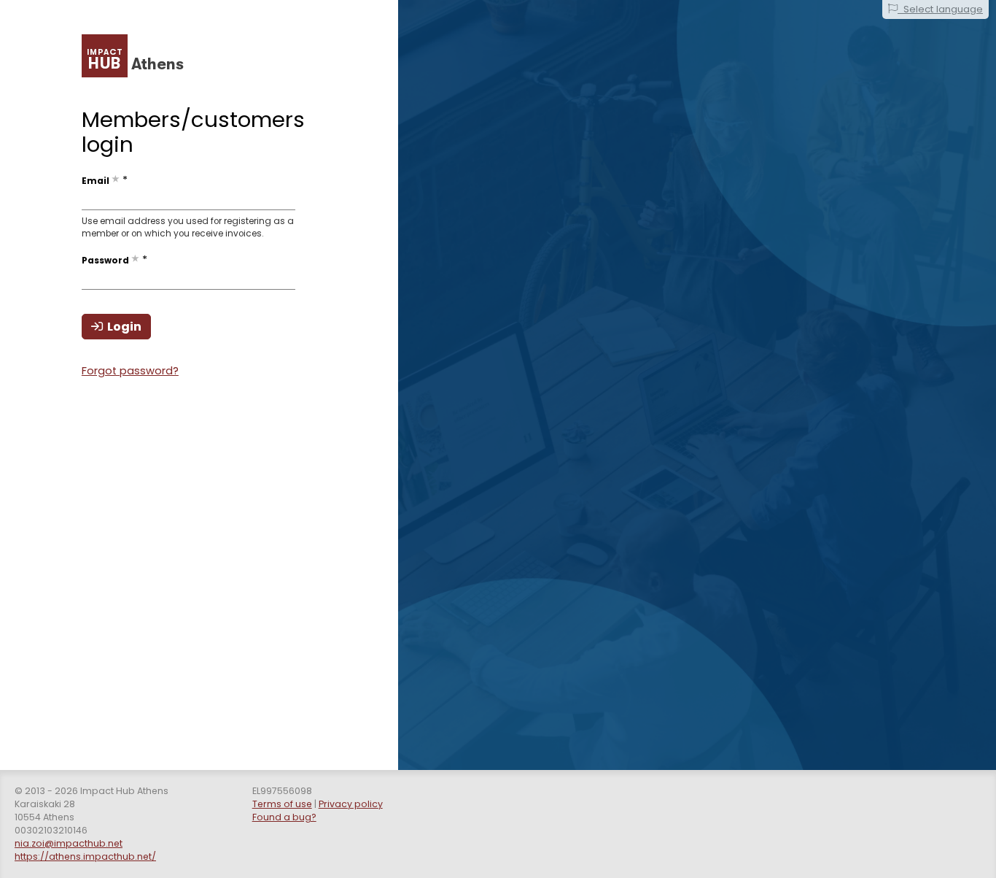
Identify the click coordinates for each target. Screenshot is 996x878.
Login (122, 326)
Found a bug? (284, 817)
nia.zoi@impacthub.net (68, 843)
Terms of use (282, 804)
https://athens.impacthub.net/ (85, 856)
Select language (940, 9)
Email (95, 181)
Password (105, 260)
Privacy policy (351, 804)
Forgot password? (130, 370)
